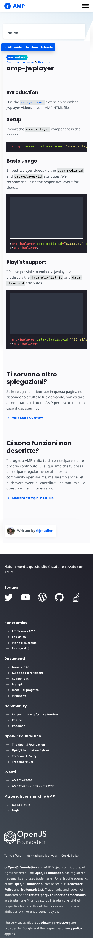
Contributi (19, 720)
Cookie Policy (70, 855)
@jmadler (44, 530)
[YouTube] (25, 597)
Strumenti (19, 696)
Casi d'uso (19, 637)
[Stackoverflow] (76, 597)
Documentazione (20, 62)
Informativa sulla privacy (41, 855)
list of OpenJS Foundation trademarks (57, 895)
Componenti (20, 678)
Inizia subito (20, 667)
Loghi (16, 810)
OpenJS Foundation (22, 867)
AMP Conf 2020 (22, 780)
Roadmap (18, 726)
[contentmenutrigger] (44, 31)
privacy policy (71, 928)
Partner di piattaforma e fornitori (35, 714)
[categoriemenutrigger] (28, 47)
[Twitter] (8, 597)
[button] (85, 6)
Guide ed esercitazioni (27, 673)
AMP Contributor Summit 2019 (33, 786)
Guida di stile (21, 805)
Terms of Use (12, 855)
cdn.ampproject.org (55, 922)
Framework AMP (23, 631)
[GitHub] (59, 597)
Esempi (44, 62)
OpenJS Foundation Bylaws (30, 750)
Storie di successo (24, 643)
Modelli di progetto (25, 690)
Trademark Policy (24, 756)
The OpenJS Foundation (28, 744)
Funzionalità (21, 648)
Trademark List (22, 762)
